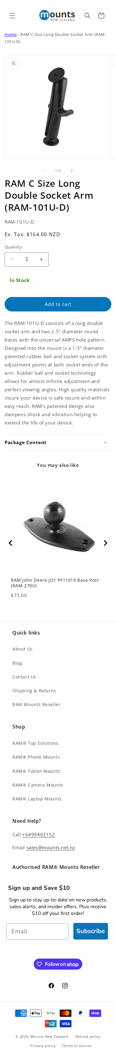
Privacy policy (43, 1045)
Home (11, 34)
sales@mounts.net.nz (51, 847)
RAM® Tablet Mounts (36, 771)
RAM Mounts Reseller (36, 704)
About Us (22, 649)
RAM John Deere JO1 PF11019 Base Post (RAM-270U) (55, 582)
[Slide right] (72, 170)
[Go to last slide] (11, 543)
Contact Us (24, 677)
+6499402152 (38, 834)
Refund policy (88, 1036)
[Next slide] (105, 543)
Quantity (13, 247)
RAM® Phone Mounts (36, 757)
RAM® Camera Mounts (37, 785)
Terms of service (77, 1045)
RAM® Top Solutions (35, 743)
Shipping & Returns (34, 691)
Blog (17, 663)
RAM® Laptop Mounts (37, 799)
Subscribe (90, 931)
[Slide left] (44, 170)
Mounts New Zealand (49, 1036)
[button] (12, 15)
